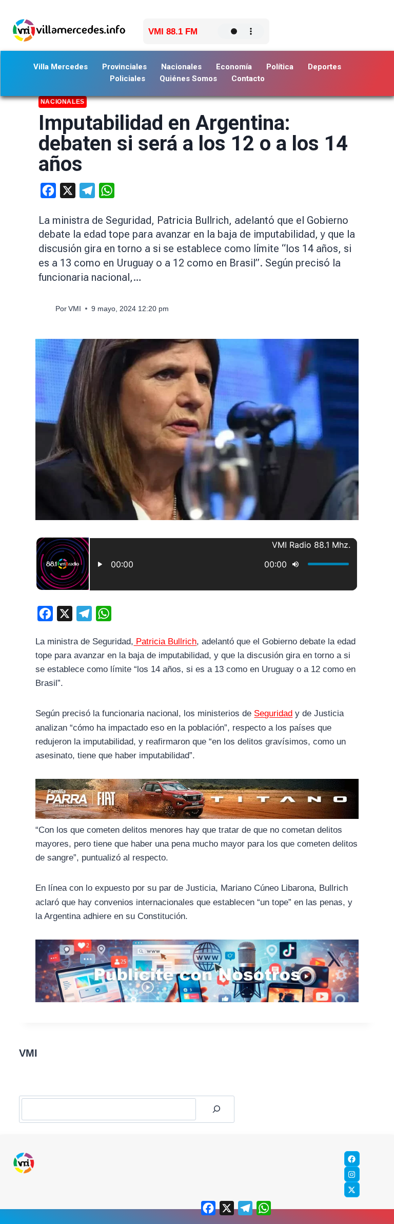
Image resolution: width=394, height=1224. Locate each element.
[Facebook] (352, 1158)
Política (279, 66)
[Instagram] (352, 1174)
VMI (74, 309)
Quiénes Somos (188, 78)
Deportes (324, 66)
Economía (234, 66)
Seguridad (273, 713)
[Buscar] (216, 1109)
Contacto (248, 78)
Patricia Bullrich (164, 641)
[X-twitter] (352, 1189)
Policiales (127, 78)
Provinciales (124, 66)
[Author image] (44, 308)
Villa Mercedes (60, 66)
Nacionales (181, 66)
